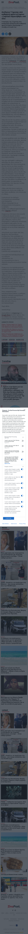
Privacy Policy (22, 523)
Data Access (14, 523)
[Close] (25, 410)
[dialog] (14, 467)
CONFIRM (8, 518)
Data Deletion (5, 523)
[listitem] (14, 437)
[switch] (22, 441)
